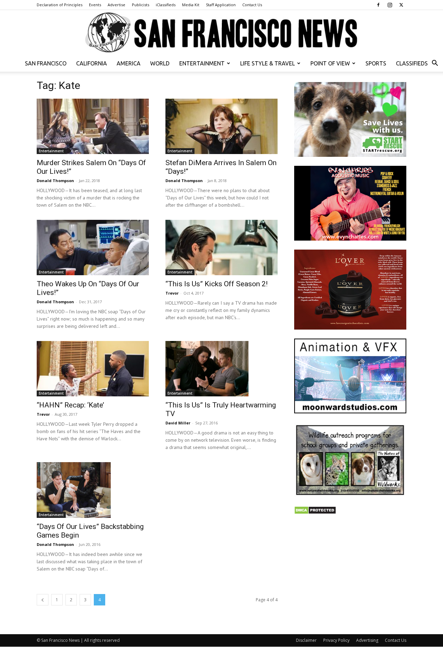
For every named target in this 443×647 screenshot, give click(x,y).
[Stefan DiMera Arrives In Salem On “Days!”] (221, 126)
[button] (434, 64)
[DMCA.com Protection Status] (315, 512)
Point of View (330, 63)
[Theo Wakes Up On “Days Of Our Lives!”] (93, 247)
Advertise (116, 4)
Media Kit (190, 4)
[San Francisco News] (221, 32)
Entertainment (202, 63)
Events (95, 4)
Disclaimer (306, 640)
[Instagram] (390, 5)
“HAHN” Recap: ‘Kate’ (70, 405)
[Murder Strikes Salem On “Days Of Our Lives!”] (93, 126)
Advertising (367, 640)
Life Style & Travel (267, 63)
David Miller (177, 422)
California (91, 63)
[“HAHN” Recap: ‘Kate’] (93, 368)
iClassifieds (165, 4)
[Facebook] (378, 5)
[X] (401, 5)
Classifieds (412, 63)
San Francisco (45, 63)
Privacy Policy (336, 640)
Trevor (172, 293)
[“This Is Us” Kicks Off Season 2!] (221, 247)
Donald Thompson (55, 180)
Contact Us (252, 4)
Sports (375, 63)
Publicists (140, 4)
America (129, 63)
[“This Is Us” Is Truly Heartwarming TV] (221, 368)
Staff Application (221, 4)
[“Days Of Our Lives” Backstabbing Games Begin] (93, 490)
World (160, 63)
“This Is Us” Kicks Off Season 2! (216, 284)
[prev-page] (42, 599)
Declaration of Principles (59, 4)
